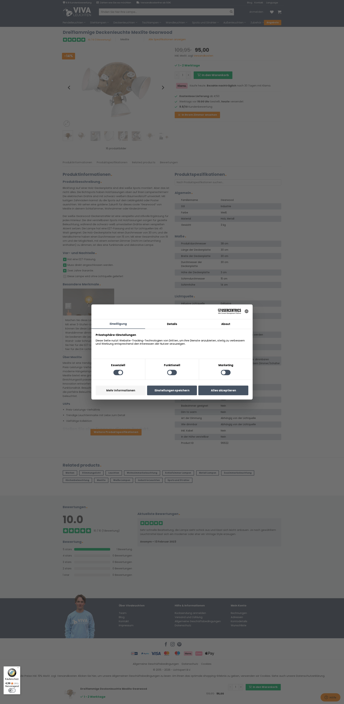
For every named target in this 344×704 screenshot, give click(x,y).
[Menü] (18, 668)
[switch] (12, 690)
